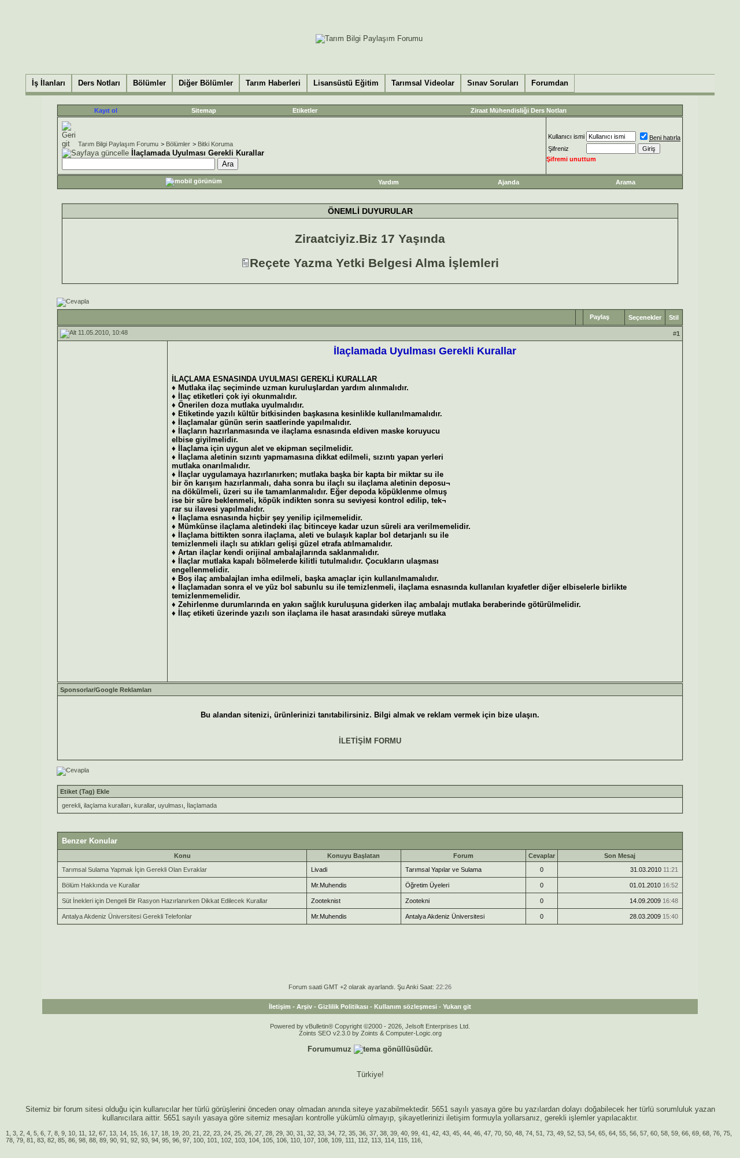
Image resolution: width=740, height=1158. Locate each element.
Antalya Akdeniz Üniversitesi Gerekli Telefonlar (127, 916)
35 (352, 1133)
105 (267, 1140)
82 (50, 1140)
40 (404, 1133)
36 (362, 1133)
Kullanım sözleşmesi (405, 1006)
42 (435, 1133)
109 (336, 1140)
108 (322, 1140)
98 (82, 1140)
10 (71, 1133)
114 (389, 1140)
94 (154, 1140)
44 (466, 1133)
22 (206, 1133)
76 (716, 1133)
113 (376, 1140)
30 (289, 1133)
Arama (625, 182)
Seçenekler (644, 317)
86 (71, 1140)
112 (363, 1140)
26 (248, 1133)
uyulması (170, 805)
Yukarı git (457, 1006)
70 (497, 1133)
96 (175, 1140)
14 (123, 1133)
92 (134, 1140)
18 (164, 1133)
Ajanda (508, 182)
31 (300, 1133)
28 (268, 1133)
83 (40, 1140)
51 (539, 1133)
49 (560, 1133)
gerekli (71, 805)
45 (456, 1133)
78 (9, 1140)
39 (393, 1133)
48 (518, 1133)
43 (445, 1133)
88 (92, 1140)
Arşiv (304, 1006)
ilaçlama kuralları (107, 805)
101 (212, 1140)
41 (424, 1133)
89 (102, 1140)
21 (196, 1133)
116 (416, 1140)
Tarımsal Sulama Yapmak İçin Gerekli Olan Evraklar (134, 869)
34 (331, 1133)
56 (633, 1133)
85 (61, 1140)
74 (529, 1133)
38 (383, 1133)
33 (320, 1133)
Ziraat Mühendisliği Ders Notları (519, 110)
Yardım (388, 182)
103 (240, 1140)
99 (414, 1133)
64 (612, 1133)
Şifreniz (558, 148)
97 (186, 1140)
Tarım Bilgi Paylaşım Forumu (118, 143)
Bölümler (178, 143)
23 (216, 1133)
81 (30, 1140)
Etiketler (305, 110)
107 (309, 1140)
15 (133, 1133)
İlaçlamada (202, 805)
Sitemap (203, 110)
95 (165, 1140)
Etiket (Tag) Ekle (84, 791)
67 (102, 1133)
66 (685, 1133)
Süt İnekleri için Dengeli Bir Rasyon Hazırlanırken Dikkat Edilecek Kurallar (165, 900)
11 (82, 1133)
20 (185, 1133)
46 (476, 1133)
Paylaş (599, 316)
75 (726, 1133)
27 (258, 1133)
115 (403, 1140)
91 (123, 1140)
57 (643, 1133)
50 (508, 1133)
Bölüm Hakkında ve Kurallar (101, 885)
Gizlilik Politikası (343, 1006)
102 (226, 1140)
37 (372, 1133)
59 (674, 1133)
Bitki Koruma (215, 143)
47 (487, 1133)
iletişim (458, 1117)
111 (349, 1140)
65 (601, 1133)
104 (254, 1140)
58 (664, 1133)
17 (154, 1133)
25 (237, 1133)
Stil (674, 317)
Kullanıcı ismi (566, 136)
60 (653, 1133)
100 (198, 1140)
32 (310, 1133)
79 (19, 1140)
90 (113, 1140)
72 (341, 1133)
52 (570, 1133)
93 (144, 1140)
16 (143, 1133)
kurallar (144, 805)
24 (227, 1133)
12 (91, 1133)
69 (695, 1133)
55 (622, 1133)
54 (591, 1133)
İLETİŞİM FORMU (370, 741)
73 (549, 1133)
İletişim (280, 1006)
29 (279, 1133)
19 (175, 1133)
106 (281, 1140)
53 (581, 1133)
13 (112, 1133)
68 (705, 1133)
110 (295, 1140)
